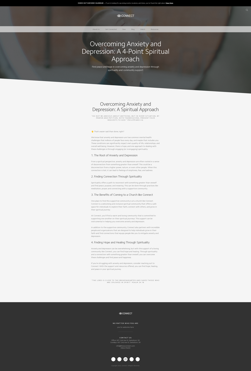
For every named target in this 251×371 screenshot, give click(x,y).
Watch (142, 29)
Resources (154, 29)
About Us (96, 29)
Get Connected (111, 29)
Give (124, 29)
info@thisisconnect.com (125, 346)
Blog (133, 29)
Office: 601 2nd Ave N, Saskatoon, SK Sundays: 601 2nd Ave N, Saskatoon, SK (125, 341)
